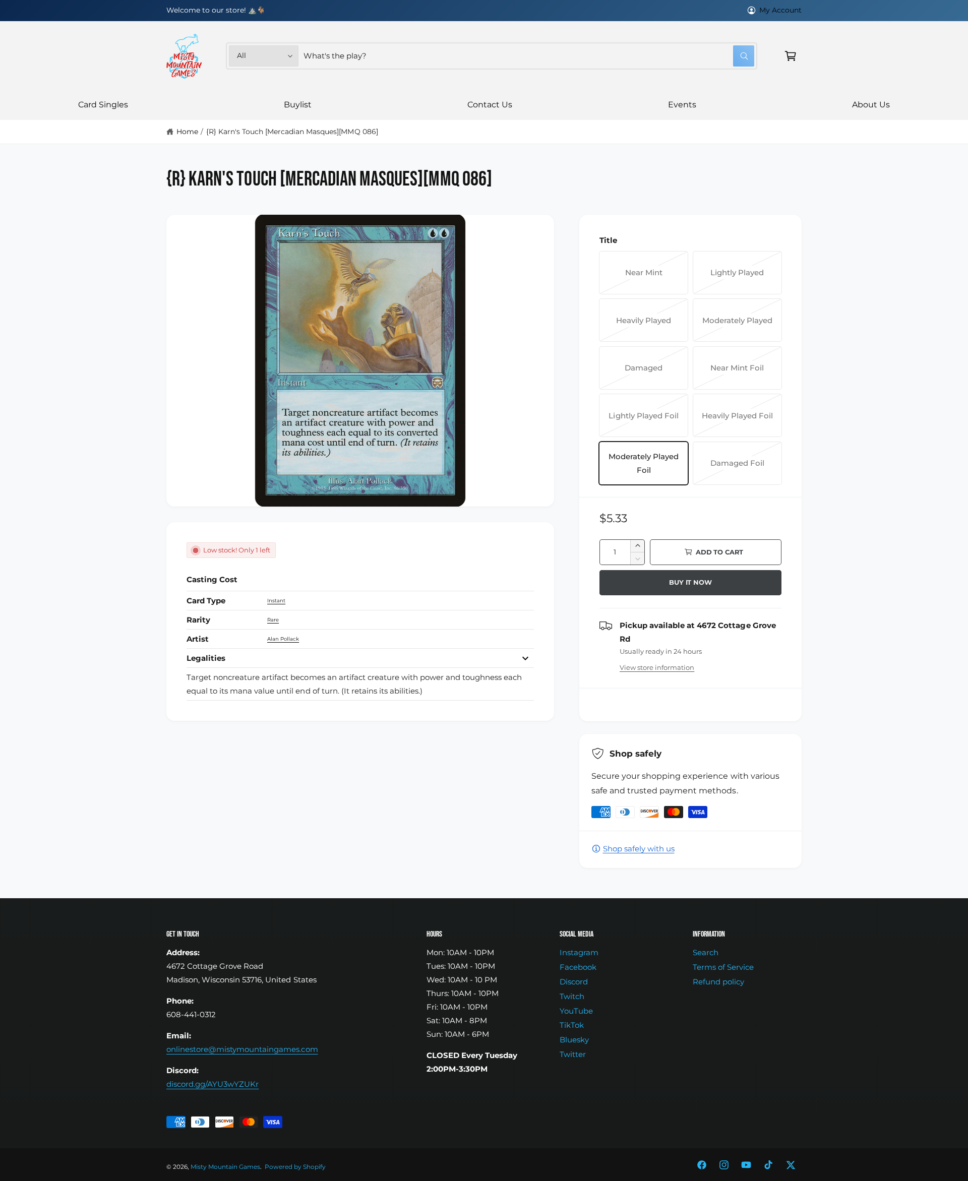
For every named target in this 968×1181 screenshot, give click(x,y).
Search (705, 952)
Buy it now (690, 582)
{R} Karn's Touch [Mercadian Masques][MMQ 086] (292, 131)
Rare (273, 619)
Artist (198, 639)
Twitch (572, 996)
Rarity (198, 620)
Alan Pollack (283, 639)
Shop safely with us (639, 848)
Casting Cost (212, 579)
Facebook (578, 967)
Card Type (206, 600)
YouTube (576, 1011)
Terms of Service (723, 967)
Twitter (573, 1054)
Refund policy (718, 981)
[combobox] (529, 56)
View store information (657, 667)
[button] (790, 56)
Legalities (206, 658)
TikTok (572, 1025)
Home (187, 131)
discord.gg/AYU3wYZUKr (212, 1084)
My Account (780, 10)
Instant (276, 600)
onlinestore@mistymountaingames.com (242, 1049)
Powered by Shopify (295, 1166)
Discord (574, 981)
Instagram (579, 952)
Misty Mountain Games (225, 1166)
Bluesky (574, 1039)
